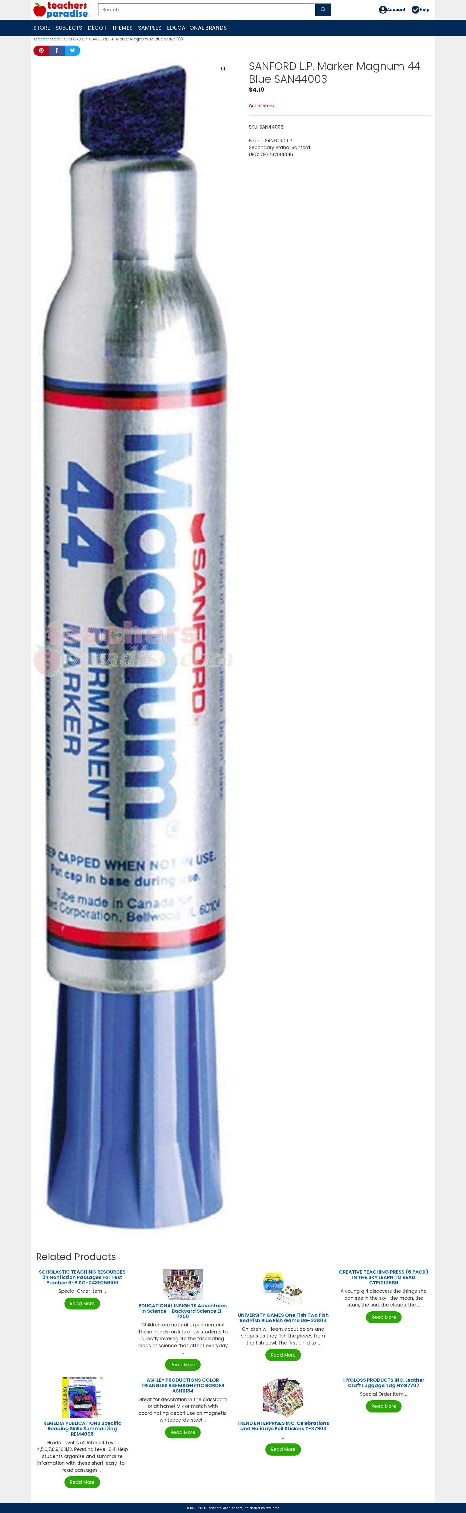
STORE (41, 28)
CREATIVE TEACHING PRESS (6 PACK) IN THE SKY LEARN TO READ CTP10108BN (384, 1277)
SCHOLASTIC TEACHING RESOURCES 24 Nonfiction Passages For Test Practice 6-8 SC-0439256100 (82, 1277)
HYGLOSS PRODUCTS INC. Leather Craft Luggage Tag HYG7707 (383, 1383)
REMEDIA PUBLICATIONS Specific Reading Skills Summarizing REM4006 (82, 1428)
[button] (223, 69)
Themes (122, 28)
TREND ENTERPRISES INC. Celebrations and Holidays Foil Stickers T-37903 (283, 1426)
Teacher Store (46, 39)
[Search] (323, 10)
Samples (150, 28)
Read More (82, 1303)
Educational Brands (197, 28)
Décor (97, 28)
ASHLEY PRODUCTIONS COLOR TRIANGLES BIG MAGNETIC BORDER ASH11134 (182, 1385)
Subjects (69, 28)
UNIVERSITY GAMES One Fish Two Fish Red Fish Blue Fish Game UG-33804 (283, 1318)
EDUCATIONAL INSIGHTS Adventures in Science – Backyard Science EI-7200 (183, 1311)
